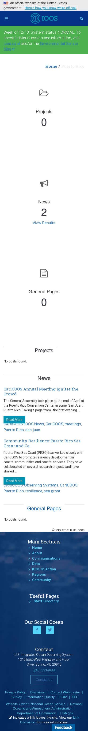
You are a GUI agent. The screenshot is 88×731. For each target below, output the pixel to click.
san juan (32, 429)
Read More (14, 420)
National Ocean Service (48, 704)
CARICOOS (13, 424)
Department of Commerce (36, 713)
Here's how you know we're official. (51, 7)
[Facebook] (37, 630)
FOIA (63, 697)
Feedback (63, 727)
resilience (33, 491)
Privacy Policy (15, 692)
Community (41, 580)
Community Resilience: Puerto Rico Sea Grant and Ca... (42, 443)
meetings (73, 424)
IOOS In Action (44, 569)
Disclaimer (38, 692)
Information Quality (41, 697)
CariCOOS (54, 424)
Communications (46, 558)
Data (36, 564)
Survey (16, 697)
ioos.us (10, 43)
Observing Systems (41, 485)
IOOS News (34, 424)
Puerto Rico (14, 429)
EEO (75, 697)
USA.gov (66, 713)
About (37, 553)
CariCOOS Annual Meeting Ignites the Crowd (41, 391)
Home (51, 66)
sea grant (52, 491)
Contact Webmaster (65, 692)
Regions (39, 574)
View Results (44, 222)
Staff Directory (46, 601)
